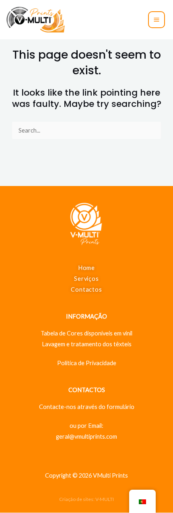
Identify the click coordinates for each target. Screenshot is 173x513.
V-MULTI (104, 499)
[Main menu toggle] (156, 19)
